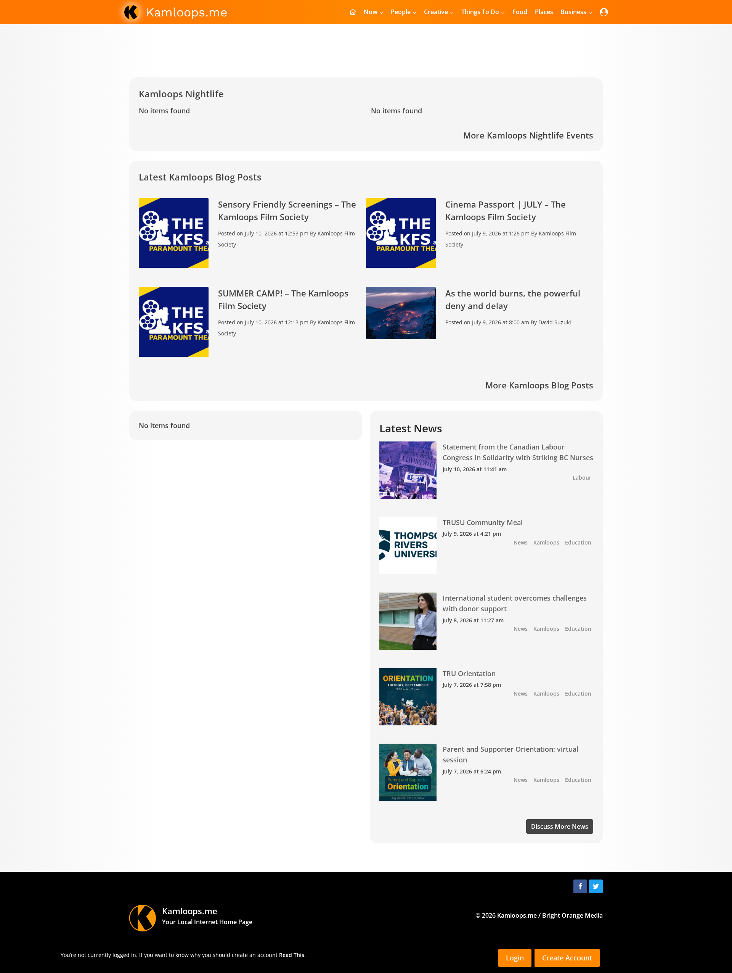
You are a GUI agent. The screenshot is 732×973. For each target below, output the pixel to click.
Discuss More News (559, 826)
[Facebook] (580, 886)
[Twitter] (596, 886)
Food (519, 12)
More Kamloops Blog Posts (539, 385)
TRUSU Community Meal (483, 522)
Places (544, 12)
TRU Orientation (469, 673)
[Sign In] (604, 12)
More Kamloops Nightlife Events (528, 135)
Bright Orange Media (572, 915)
